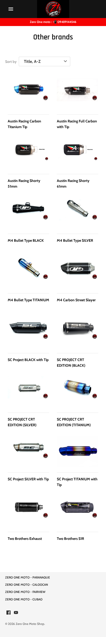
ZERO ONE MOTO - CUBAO (23, 599)
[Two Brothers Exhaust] (28, 510)
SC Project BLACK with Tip (28, 359)
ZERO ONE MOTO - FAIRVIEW (25, 592)
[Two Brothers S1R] (77, 510)
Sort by (11, 61)
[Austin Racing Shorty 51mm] (28, 153)
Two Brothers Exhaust (25, 538)
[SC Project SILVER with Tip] (28, 451)
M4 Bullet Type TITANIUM (28, 300)
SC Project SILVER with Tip (28, 479)
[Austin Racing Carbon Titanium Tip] (28, 93)
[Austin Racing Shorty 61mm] (77, 153)
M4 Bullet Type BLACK (26, 240)
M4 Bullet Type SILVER (75, 240)
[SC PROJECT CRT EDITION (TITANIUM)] (77, 391)
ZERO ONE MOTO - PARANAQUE (27, 577)
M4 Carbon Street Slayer (76, 300)
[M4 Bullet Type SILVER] (77, 212)
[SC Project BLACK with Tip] (28, 332)
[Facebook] (8, 612)
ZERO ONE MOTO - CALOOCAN (26, 584)
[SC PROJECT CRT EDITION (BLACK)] (77, 332)
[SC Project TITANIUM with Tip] (77, 451)
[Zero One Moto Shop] (53, 9)
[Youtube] (16, 612)
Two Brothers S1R (70, 538)
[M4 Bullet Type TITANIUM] (28, 272)
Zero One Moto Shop (30, 624)
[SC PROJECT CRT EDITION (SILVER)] (28, 391)
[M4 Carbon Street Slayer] (77, 272)
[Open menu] (10, 9)
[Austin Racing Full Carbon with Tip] (77, 93)
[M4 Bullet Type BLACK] (28, 212)
